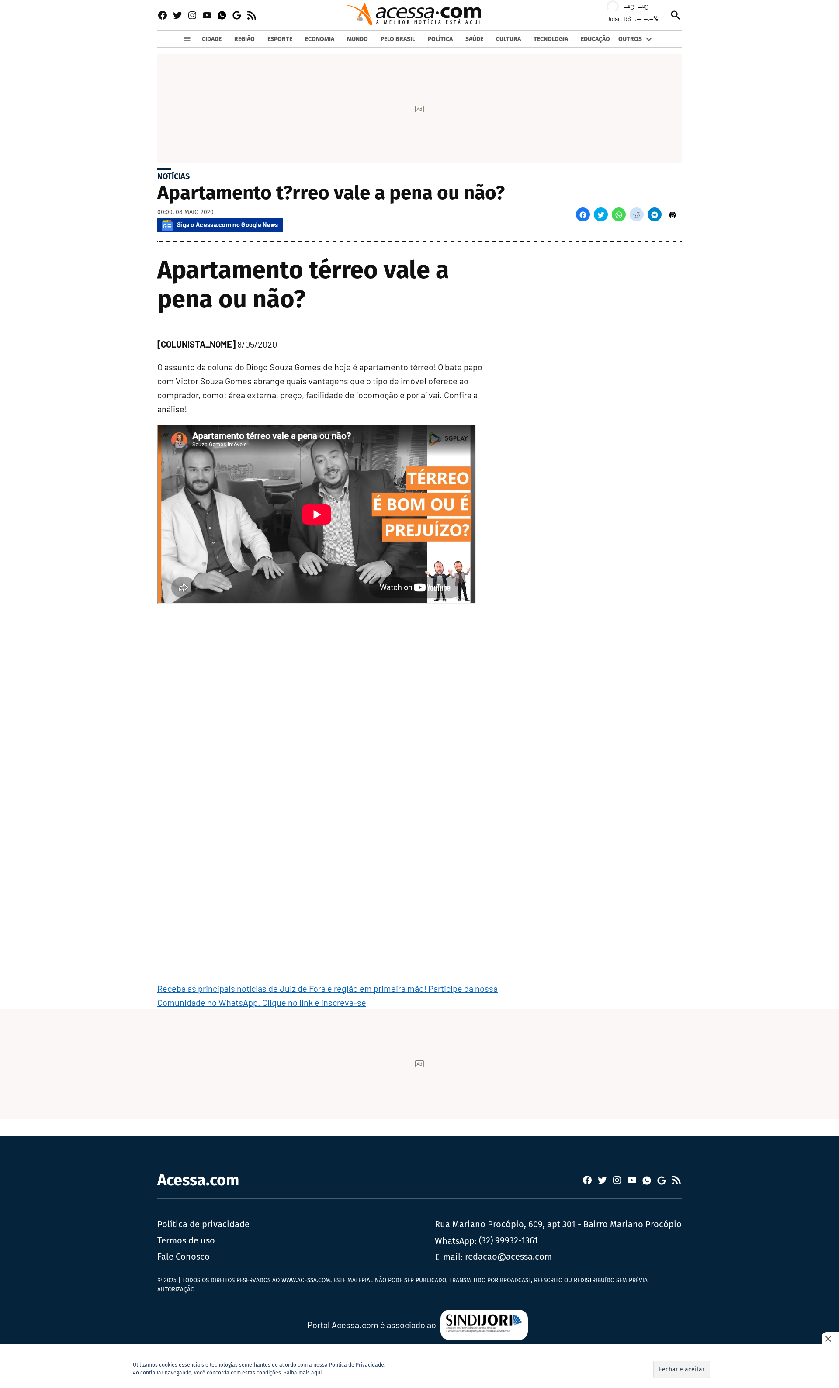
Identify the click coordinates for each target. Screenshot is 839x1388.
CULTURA (508, 39)
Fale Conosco (183, 1256)
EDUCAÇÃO (595, 39)
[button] (583, 214)
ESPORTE (279, 39)
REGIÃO (244, 39)
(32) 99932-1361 (508, 1240)
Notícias (173, 176)
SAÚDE (474, 39)
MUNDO (357, 39)
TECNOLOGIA (551, 39)
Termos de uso (186, 1240)
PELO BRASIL (398, 39)
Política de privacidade (203, 1224)
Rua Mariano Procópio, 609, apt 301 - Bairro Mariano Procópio (558, 1224)
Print (673, 214)
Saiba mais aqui (303, 1373)
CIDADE (212, 39)
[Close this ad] (830, 1338)
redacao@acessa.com (508, 1256)
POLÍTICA (440, 39)
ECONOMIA (319, 39)
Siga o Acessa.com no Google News (227, 224)
